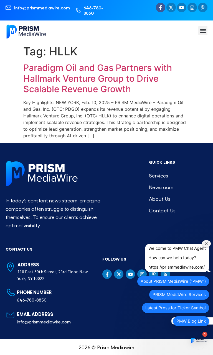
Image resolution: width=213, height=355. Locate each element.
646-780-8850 (93, 10)
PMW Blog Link (191, 321)
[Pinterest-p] (202, 7)
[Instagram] (192, 7)
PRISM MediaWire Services (179, 294)
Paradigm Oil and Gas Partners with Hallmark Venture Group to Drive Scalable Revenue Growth (97, 78)
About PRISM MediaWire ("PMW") (173, 281)
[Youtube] (181, 7)
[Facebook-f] (160, 7)
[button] (202, 30)
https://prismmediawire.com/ (176, 267)
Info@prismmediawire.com (42, 7)
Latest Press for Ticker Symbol (175, 307)
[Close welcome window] (206, 243)
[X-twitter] (171, 7)
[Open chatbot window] (198, 340)
